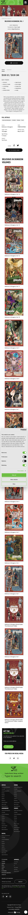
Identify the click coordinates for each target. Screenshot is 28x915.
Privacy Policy (16, 887)
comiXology (5, 86)
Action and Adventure (6, 120)
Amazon (5, 82)
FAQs (3, 868)
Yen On (15, 863)
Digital (4, 833)
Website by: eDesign (14, 912)
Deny (14, 484)
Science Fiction (4, 802)
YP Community (4, 859)
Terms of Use (10, 907)
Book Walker (18, 84)
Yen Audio (16, 867)
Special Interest (5, 806)
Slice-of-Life (4, 804)
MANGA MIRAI (6, 90)
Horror (3, 796)
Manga (16, 785)
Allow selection (14, 479)
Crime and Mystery (5, 791)
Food (22, 120)
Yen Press (16, 861)
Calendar (3, 863)
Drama (3, 792)
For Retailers (4, 870)
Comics (16, 808)
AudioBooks (5, 808)
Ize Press (15, 869)
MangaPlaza (18, 88)
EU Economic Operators (6, 872)
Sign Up (20, 881)
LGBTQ (3, 798)
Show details (20, 470)
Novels (4, 785)
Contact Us (4, 874)
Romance (3, 800)
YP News (3, 861)
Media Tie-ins (16, 823)
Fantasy (18, 120)
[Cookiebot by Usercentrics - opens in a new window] (20, 430)
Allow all (14, 475)
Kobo (4, 88)
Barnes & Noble (6, 84)
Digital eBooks (8, 18)
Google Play (18, 86)
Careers (3, 867)
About (3, 865)
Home (3, 18)
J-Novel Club (16, 871)
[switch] (24, 457)
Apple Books (18, 82)
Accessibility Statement (14, 909)
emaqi (16, 90)
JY (14, 865)
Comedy (13, 120)
